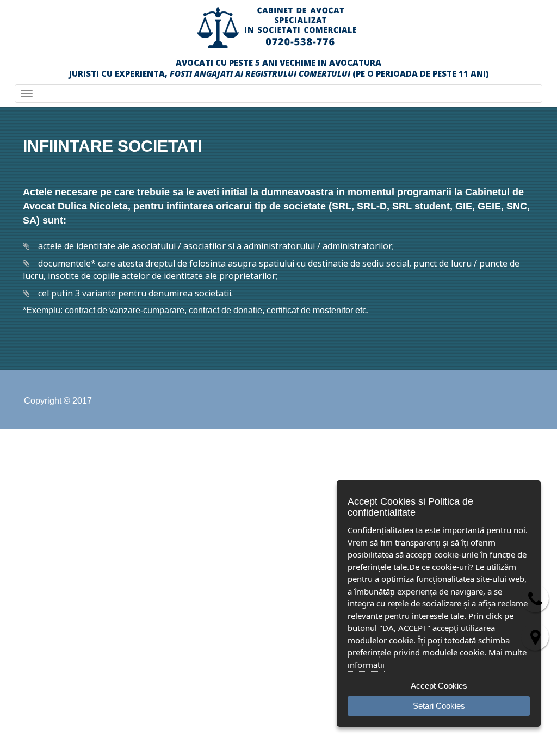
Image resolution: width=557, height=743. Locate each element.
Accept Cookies (439, 685)
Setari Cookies (439, 705)
